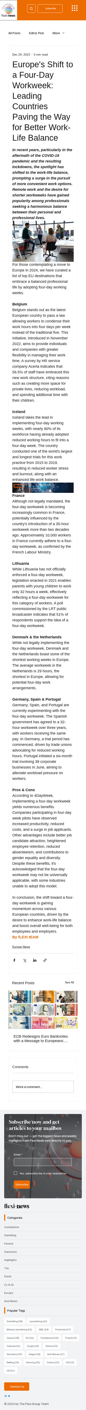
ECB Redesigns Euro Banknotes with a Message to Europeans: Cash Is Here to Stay (41, 1038)
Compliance (11, 1227)
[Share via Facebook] (14, 960)
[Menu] (74, 8)
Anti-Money (57, 1354)
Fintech (8, 1243)
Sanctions (10, 1251)
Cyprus (14, 1337)
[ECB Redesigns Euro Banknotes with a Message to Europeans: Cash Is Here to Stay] (43, 1009)
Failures (15, 1346)
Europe (8, 1292)
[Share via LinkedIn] (35, 960)
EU (31, 1337)
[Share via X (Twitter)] (25, 960)
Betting (14, 1362)
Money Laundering (21, 1329)
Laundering (39, 1321)
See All (69, 982)
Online (53, 1346)
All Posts (14, 33)
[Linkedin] (6, 1396)
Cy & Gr (9, 1284)
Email (18, 1154)
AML (45, 1329)
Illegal (36, 1354)
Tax (6, 1268)
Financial (64, 1329)
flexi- (16, 1206)
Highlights (10, 1260)
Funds (7, 1276)
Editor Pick (36, 33)
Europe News (21, 946)
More (56, 33)
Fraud (72, 1337)
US (12, 1370)
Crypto (34, 1346)
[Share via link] (45, 960)
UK (71, 1362)
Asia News (11, 1301)
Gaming (34, 1362)
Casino (54, 1362)
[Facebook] (9, 1396)
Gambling (10, 1235)
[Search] (31, 8)
